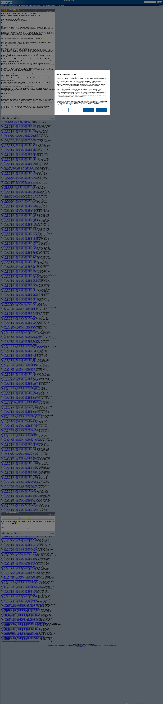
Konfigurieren (62, 110)
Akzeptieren (101, 110)
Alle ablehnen (88, 110)
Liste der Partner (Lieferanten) (64, 104)
